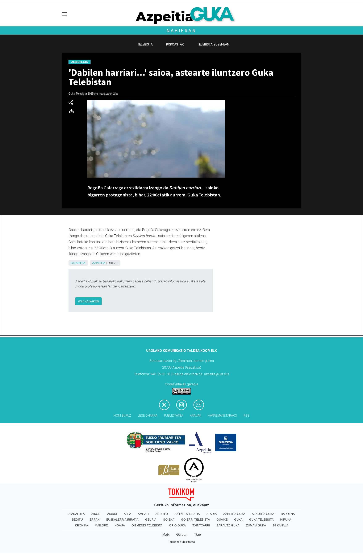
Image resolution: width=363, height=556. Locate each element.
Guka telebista (261, 519)
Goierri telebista (195, 519)
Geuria (150, 519)
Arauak (195, 415)
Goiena (168, 519)
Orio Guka (177, 525)
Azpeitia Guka (234, 514)
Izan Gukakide (88, 301)
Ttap (197, 534)
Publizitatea (173, 415)
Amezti (143, 514)
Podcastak (175, 44)
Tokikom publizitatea (181, 541)
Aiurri (112, 514)
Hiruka (285, 519)
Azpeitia (98, 263)
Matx (166, 534)
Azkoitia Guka (263, 514)
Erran (94, 519)
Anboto (161, 514)
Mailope (101, 525)
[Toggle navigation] (64, 14)
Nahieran (181, 30)
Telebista (145, 44)
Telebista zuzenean (213, 44)
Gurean (181, 534)
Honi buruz (122, 415)
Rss (246, 415)
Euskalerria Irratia (122, 519)
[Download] (72, 112)
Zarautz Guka (228, 525)
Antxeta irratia (187, 514)
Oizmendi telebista (147, 525)
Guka (238, 519)
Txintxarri (201, 525)
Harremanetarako (222, 415)
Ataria (211, 514)
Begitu (77, 519)
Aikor (95, 514)
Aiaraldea (76, 514)
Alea (127, 514)
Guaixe (222, 519)
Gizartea (78, 263)
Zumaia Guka (256, 525)
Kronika (81, 525)
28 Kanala (280, 525)
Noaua (119, 525)
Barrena (288, 514)
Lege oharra (147, 415)
